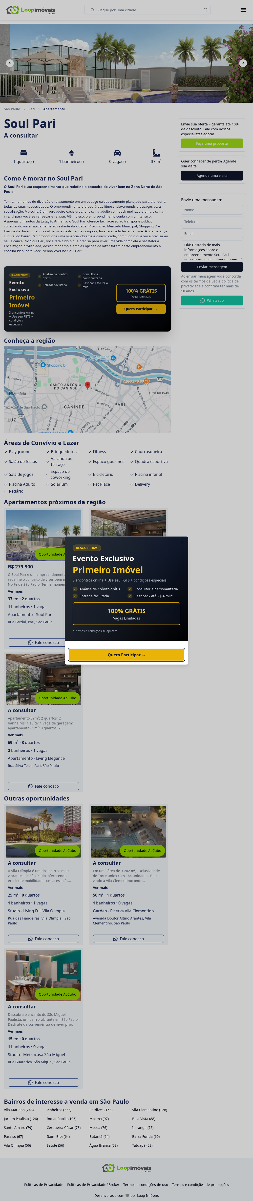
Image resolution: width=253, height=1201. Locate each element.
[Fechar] (182, 542)
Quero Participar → (127, 655)
